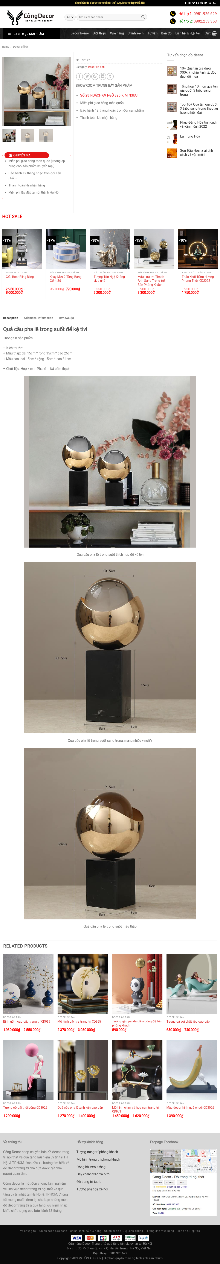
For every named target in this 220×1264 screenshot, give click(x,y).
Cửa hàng (117, 33)
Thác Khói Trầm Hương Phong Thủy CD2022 (198, 279)
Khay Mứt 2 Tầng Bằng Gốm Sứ (65, 279)
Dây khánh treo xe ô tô (93, 1174)
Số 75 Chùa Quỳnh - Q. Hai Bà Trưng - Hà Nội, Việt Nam (115, 1248)
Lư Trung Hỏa (190, 136)
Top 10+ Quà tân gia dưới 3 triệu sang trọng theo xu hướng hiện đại (199, 108)
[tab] (10, 318)
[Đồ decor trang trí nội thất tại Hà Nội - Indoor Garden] (30, 17)
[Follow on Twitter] (193, 3)
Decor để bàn (21, 46)
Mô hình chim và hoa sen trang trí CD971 (135, 1109)
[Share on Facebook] (79, 76)
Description (10, 317)
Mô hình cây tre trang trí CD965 (79, 1021)
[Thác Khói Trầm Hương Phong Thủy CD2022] (198, 249)
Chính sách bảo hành (53, 1230)
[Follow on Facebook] (185, 3)
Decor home (80, 33)
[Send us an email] (197, 3)
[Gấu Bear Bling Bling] (22, 249)
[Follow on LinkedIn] (206, 3)
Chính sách (136, 33)
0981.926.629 (205, 14)
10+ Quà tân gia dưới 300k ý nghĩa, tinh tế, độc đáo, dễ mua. (198, 72)
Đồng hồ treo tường (90, 1167)
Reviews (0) (66, 317)
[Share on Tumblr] (110, 76)
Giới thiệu (99, 33)
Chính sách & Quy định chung (123, 1230)
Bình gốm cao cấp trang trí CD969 (26, 1021)
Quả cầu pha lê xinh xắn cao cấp (80, 1107)
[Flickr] (210, 3)
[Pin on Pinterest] (94, 76)
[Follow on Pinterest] (201, 3)
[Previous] (9, 91)
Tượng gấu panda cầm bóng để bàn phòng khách (137, 1023)
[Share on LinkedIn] (102, 76)
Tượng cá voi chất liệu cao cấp (188, 1021)
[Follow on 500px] (214, 3)
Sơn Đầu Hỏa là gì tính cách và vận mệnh (196, 152)
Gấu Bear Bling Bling (20, 277)
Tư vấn (152, 33)
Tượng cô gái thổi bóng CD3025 (25, 1107)
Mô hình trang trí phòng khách (98, 1159)
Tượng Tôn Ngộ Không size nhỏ (109, 279)
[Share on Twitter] (87, 76)
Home (5, 46)
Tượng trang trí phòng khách (97, 1152)
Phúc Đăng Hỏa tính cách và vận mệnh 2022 (198, 124)
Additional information (38, 317)
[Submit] (143, 17)
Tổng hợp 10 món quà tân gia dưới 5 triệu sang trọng (199, 90)
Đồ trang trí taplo (88, 1182)
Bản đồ (166, 33)
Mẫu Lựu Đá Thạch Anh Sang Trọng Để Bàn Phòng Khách (151, 280)
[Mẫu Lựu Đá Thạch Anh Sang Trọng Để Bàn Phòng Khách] (154, 249)
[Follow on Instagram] (189, 3)
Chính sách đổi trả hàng (85, 1230)
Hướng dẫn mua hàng (160, 1230)
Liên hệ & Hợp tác (188, 33)
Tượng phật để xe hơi (92, 1189)
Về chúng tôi (28, 1230)
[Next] (64, 91)
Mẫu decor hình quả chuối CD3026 (190, 1107)
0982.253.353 (205, 21)
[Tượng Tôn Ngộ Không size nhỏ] (110, 249)
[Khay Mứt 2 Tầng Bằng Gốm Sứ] (66, 249)
